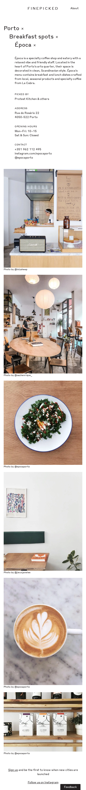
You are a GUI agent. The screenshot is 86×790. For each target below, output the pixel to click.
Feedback (70, 787)
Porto (14, 28)
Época (25, 44)
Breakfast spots (33, 36)
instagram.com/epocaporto (33, 153)
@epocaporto (24, 157)
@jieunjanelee (22, 572)
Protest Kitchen (26, 99)
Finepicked (43, 8)
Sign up (13, 770)
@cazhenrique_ (23, 375)
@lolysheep (20, 269)
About (74, 8)
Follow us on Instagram (43, 782)
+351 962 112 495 (28, 149)
